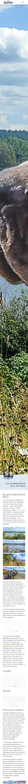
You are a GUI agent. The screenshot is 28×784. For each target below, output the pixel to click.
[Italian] (24, 782)
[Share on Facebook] (9, 782)
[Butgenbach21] (14, 707)
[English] (20, 782)
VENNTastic (19, 510)
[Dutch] (18, 782)
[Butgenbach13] (14, 632)
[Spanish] (26, 782)
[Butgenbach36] (14, 687)
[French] (16, 782)
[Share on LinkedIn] (12, 782)
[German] (22, 782)
